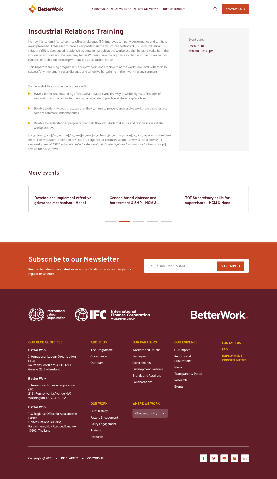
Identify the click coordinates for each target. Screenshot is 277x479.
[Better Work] (220, 315)
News (178, 367)
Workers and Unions (146, 350)
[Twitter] (214, 458)
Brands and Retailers (146, 375)
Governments (141, 363)
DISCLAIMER (69, 458)
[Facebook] (203, 458)
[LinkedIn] (245, 458)
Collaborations (142, 382)
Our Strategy (99, 411)
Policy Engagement (104, 424)
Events (178, 386)
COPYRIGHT (95, 458)
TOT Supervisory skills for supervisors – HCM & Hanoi (208, 201)
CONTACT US (234, 9)
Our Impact (182, 350)
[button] (110, 221)
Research (180, 380)
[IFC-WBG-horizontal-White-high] (112, 314)
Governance (98, 356)
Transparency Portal (188, 374)
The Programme (101, 350)
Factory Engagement (104, 417)
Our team (96, 363)
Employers (139, 356)
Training (96, 430)
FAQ (225, 349)
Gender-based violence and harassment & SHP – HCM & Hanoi (133, 203)
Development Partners (148, 369)
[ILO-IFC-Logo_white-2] (47, 314)
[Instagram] (234, 458)
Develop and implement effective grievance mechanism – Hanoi (62, 201)
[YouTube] (224, 458)
